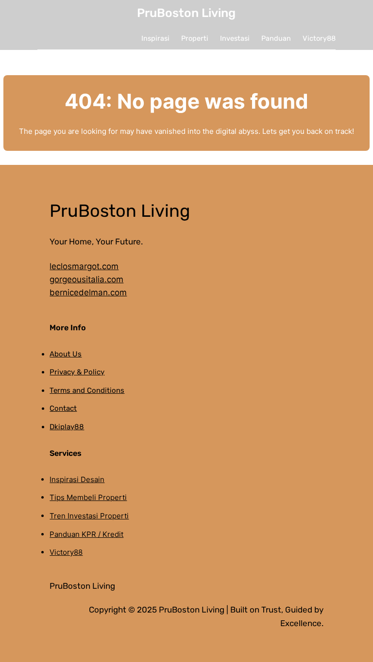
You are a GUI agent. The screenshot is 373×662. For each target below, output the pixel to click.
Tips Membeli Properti (88, 497)
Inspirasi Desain (77, 479)
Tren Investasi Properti (89, 515)
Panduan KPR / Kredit (86, 534)
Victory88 (66, 552)
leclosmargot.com (84, 266)
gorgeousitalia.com (86, 279)
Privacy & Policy (77, 372)
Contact (63, 408)
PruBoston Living (186, 13)
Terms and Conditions (87, 390)
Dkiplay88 (67, 426)
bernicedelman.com (88, 292)
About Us (66, 354)
